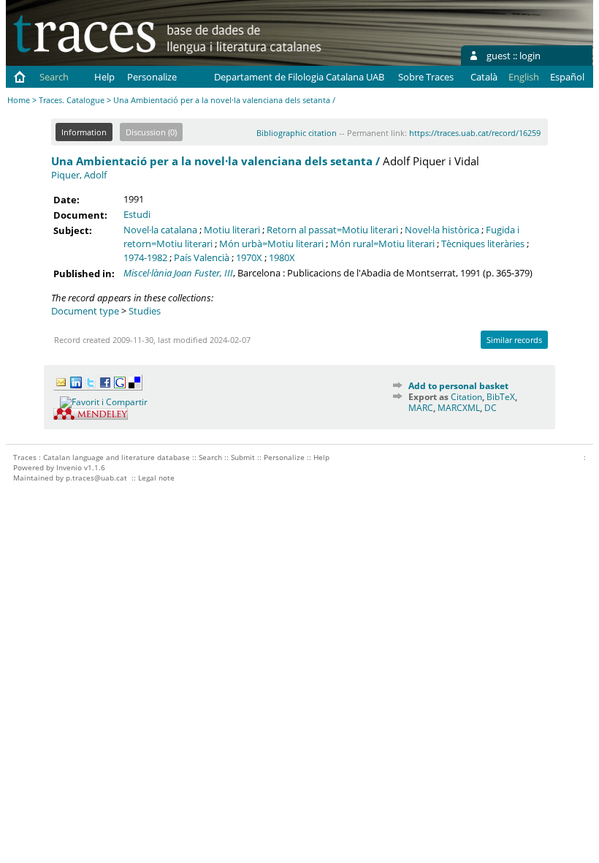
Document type (85, 310)
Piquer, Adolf (79, 174)
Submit (243, 457)
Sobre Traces (426, 76)
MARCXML (459, 407)
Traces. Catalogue (71, 99)
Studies (145, 310)
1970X (249, 257)
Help (104, 76)
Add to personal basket (458, 385)
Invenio (69, 467)
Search (54, 76)
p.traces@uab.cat (96, 477)
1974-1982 (145, 257)
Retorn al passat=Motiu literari (332, 229)
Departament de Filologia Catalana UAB (299, 76)
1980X (282, 257)
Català (483, 76)
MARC (420, 407)
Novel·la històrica (442, 229)
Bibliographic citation (296, 132)
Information (84, 132)
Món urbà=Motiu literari (271, 243)
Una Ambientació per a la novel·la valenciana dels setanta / (215, 161)
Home (18, 99)
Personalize (152, 76)
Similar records (514, 339)
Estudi (136, 214)
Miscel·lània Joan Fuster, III (178, 272)
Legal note (156, 477)
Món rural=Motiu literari (382, 243)
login (530, 55)
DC (490, 407)
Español (567, 76)
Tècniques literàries (482, 243)
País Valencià (201, 257)
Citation (466, 396)
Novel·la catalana (160, 229)
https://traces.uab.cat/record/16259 (475, 132)
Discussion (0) (151, 132)
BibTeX (501, 396)
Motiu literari (232, 229)
